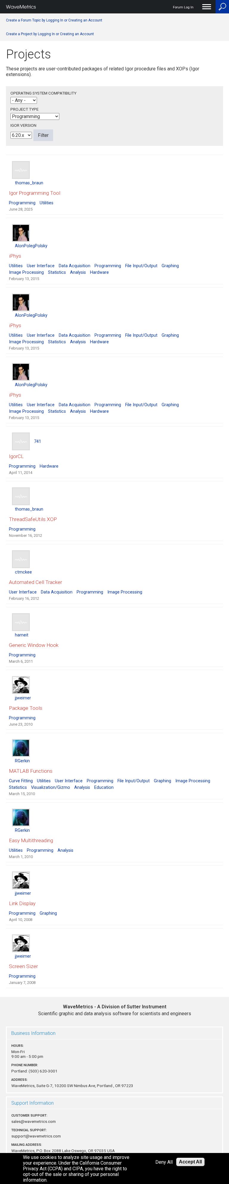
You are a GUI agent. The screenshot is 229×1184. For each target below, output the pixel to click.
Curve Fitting (21, 780)
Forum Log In (183, 7)
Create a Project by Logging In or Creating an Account (50, 34)
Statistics (57, 272)
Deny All (164, 1162)
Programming (22, 202)
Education (104, 787)
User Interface (41, 265)
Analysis (78, 272)
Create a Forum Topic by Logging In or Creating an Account (54, 20)
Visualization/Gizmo (50, 787)
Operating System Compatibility (43, 93)
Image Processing (26, 272)
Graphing (170, 265)
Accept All (190, 1161)
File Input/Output (141, 265)
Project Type (24, 109)
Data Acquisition (74, 265)
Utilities (46, 202)
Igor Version (23, 125)
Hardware (99, 272)
